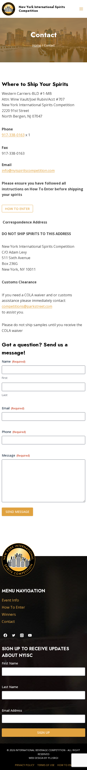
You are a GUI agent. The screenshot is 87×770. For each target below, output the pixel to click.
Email (13, 408)
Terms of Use (45, 765)
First (4, 378)
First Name (10, 663)
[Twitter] (13, 635)
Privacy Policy (24, 765)
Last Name (10, 687)
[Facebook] (5, 635)
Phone (14, 432)
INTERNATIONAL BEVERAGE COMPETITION (40, 750)
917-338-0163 (13, 134)
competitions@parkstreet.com (27, 306)
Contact (8, 621)
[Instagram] (21, 635)
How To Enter (13, 607)
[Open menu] (81, 8)
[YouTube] (29, 635)
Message (16, 455)
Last (4, 395)
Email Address (12, 710)
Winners (9, 614)
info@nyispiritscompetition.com (28, 170)
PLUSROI (53, 758)
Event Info (10, 600)
